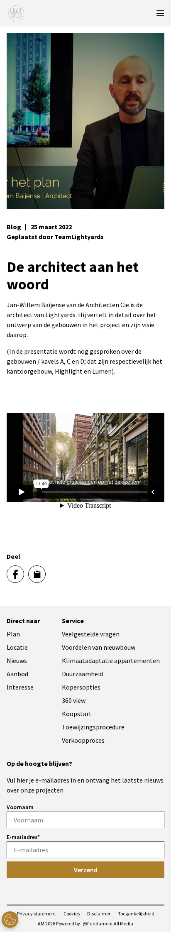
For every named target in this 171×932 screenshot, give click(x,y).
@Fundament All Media (108, 923)
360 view (74, 700)
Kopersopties (81, 687)
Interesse (20, 687)
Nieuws (17, 660)
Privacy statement (36, 913)
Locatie (17, 647)
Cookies (72, 913)
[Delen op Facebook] (15, 574)
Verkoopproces (83, 740)
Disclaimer (98, 913)
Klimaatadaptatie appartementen (111, 660)
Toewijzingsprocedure (93, 727)
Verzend (86, 870)
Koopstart (77, 713)
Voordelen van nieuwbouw (98, 647)
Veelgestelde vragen (91, 634)
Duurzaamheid (82, 674)
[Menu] (160, 13)
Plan (13, 634)
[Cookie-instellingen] (10, 919)
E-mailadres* (23, 837)
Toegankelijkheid (136, 913)
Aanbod (17, 674)
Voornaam (20, 807)
